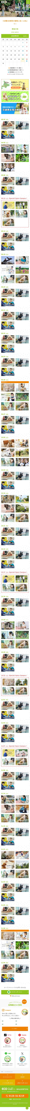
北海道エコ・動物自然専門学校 (4, 2)
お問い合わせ (7, 1083)
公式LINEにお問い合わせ (16, 992)
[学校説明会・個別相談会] (26, 61)
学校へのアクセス (16, 995)
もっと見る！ (15, 1028)
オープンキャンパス (7, 1077)
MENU (28, 2)
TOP (2, 1071)
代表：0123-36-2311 (15, 1099)
